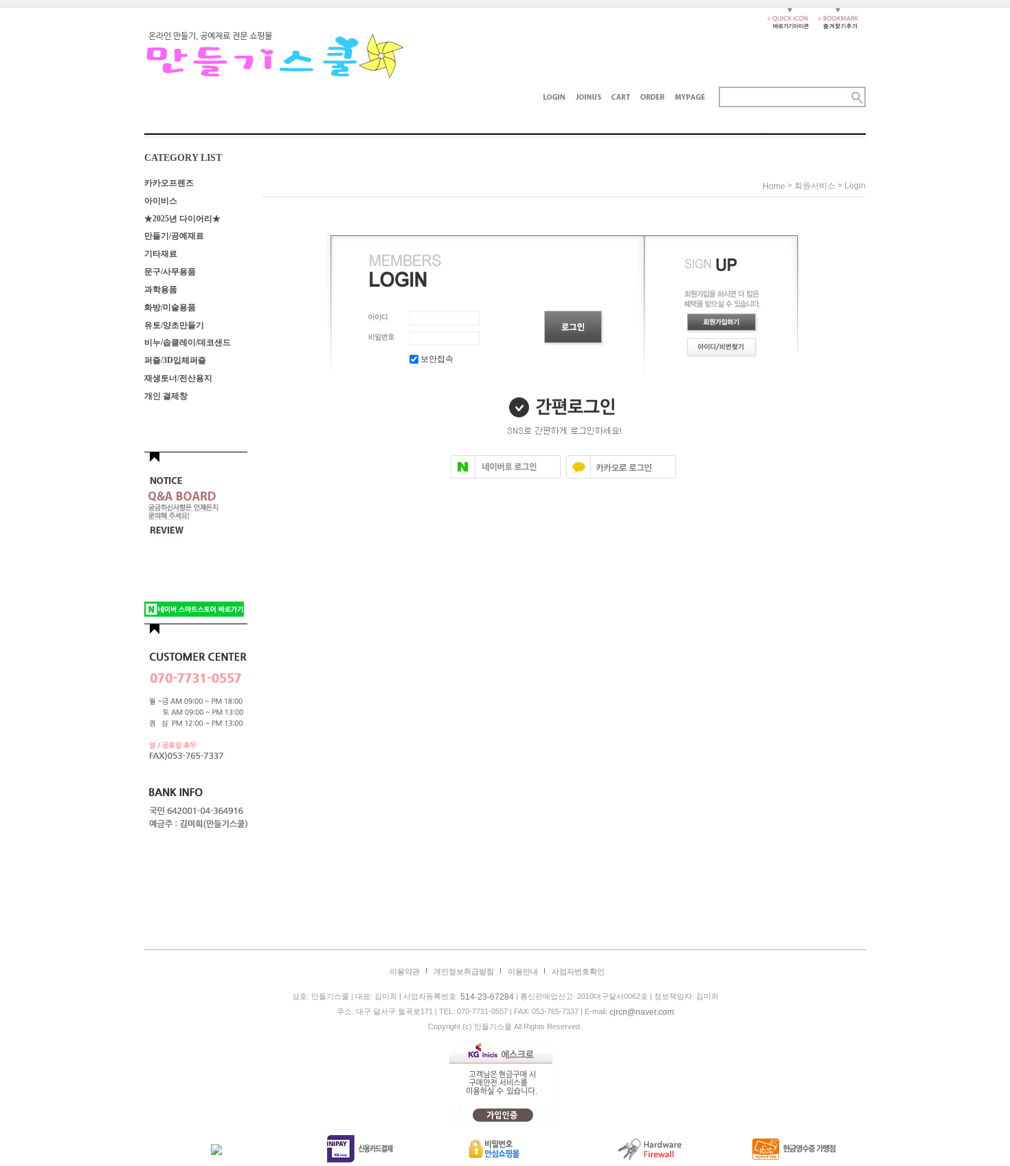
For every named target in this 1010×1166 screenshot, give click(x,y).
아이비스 (160, 201)
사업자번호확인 (578, 971)
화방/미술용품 (170, 307)
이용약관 (405, 971)
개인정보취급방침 (464, 971)
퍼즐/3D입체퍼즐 (175, 360)
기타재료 (160, 253)
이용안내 (523, 971)
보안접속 (435, 359)
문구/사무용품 (170, 271)
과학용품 (160, 289)
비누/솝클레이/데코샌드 (187, 342)
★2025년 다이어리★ (182, 218)
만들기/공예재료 (174, 236)
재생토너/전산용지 (178, 378)
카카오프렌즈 (169, 183)
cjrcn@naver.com (641, 1012)
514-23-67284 (487, 997)
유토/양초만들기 (174, 324)
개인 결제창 (166, 396)
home (774, 186)
